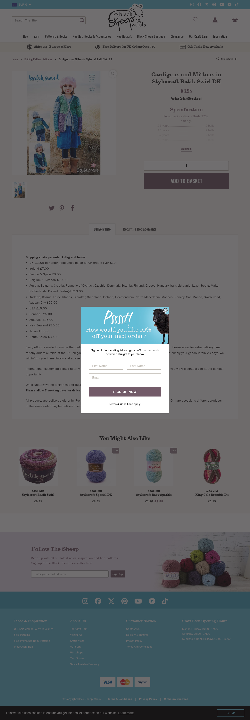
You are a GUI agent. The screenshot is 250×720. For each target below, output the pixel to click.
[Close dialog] (165, 310)
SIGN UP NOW (125, 391)
